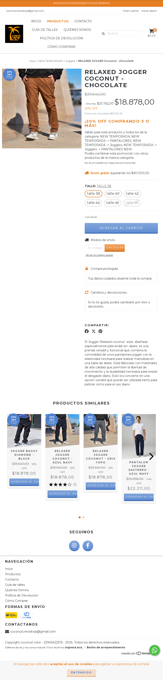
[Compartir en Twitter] (94, 331)
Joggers (70, 60)
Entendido (81, 672)
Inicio (36, 21)
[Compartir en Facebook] (87, 331)
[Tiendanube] (139, 654)
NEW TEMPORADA (50, 60)
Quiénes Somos (77, 30)
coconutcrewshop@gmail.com (25, 10)
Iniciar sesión (149, 10)
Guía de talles (45, 30)
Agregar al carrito (25, 481)
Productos (58, 21)
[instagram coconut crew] (74, 546)
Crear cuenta (131, 10)
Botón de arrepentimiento (106, 647)
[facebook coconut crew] (88, 546)
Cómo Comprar (61, 47)
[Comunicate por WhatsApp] (154, 650)
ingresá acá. (74, 647)
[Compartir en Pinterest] (100, 331)
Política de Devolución (61, 38)
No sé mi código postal (99, 255)
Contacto (83, 21)
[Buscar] (102, 33)
